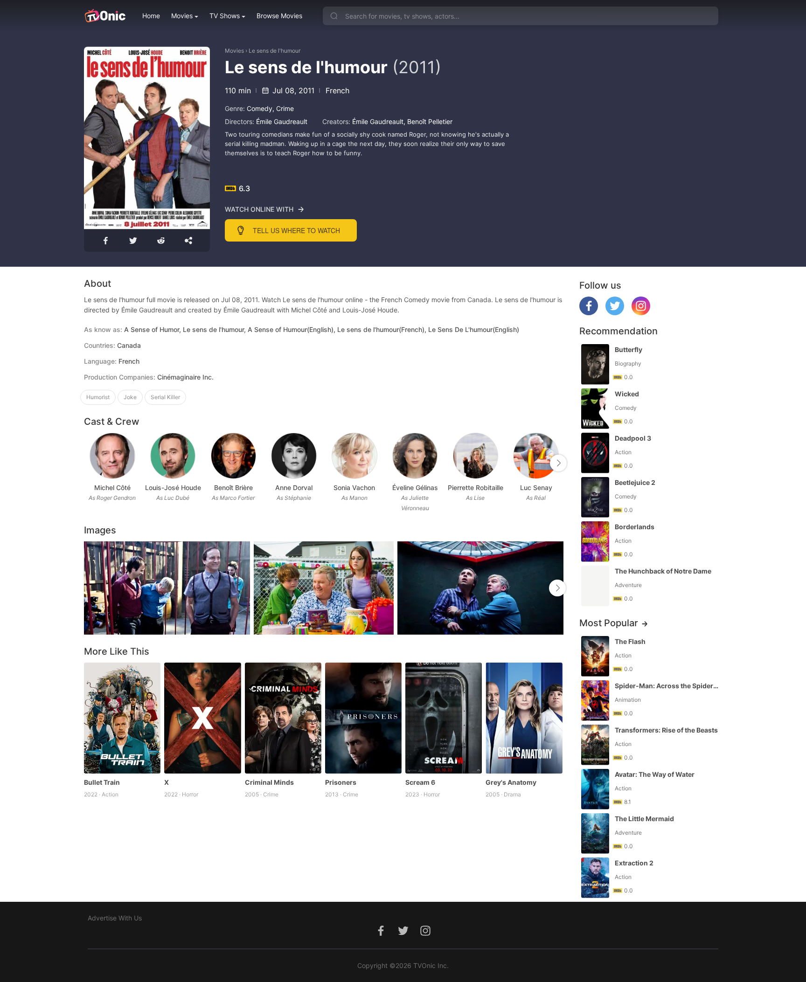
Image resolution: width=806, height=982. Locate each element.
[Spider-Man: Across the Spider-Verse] (595, 700)
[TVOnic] (104, 16)
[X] (202, 718)
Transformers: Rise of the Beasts (666, 730)
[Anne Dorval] (293, 456)
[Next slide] (558, 463)
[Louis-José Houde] (172, 456)
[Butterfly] (595, 364)
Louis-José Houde (173, 487)
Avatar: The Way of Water (655, 774)
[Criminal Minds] (283, 718)
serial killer (165, 397)
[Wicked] (595, 408)
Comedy (259, 108)
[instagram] (641, 313)
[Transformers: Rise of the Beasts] (595, 745)
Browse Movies (279, 16)
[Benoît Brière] (233, 456)
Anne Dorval (294, 487)
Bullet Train (102, 782)
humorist (98, 397)
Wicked (627, 394)
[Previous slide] (90, 463)
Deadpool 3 (633, 438)
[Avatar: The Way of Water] (595, 789)
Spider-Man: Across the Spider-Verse (667, 686)
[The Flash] (595, 656)
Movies (182, 16)
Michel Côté (112, 487)
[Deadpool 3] (595, 453)
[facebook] (588, 313)
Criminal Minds (269, 782)
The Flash (630, 641)
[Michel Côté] (112, 456)
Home (151, 16)
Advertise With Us (115, 918)
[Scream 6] (443, 718)
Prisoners (340, 782)
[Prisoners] (363, 718)
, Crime (283, 108)
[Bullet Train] (122, 718)
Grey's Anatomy (511, 782)
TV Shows (224, 16)
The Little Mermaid (644, 819)
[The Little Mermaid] (595, 833)
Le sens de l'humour (274, 50)
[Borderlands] (595, 541)
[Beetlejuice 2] (595, 497)
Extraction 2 (634, 863)
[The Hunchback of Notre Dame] (595, 586)
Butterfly (628, 349)
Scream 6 (420, 782)
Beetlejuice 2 (635, 482)
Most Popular (608, 623)
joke (130, 397)
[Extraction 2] (595, 878)
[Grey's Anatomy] (524, 718)
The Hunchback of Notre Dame (663, 571)
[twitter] (614, 313)
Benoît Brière (233, 487)
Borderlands (634, 527)
